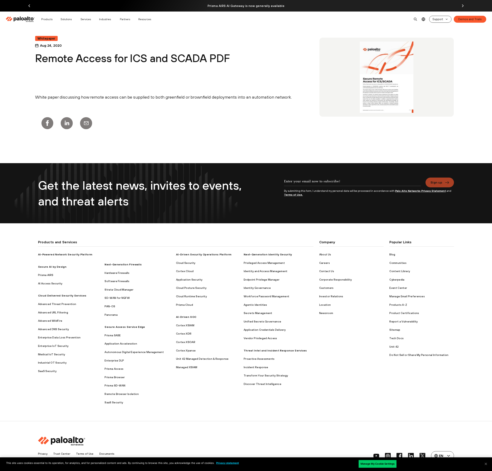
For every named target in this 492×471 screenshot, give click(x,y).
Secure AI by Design (52, 266)
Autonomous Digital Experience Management (134, 352)
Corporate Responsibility (335, 279)
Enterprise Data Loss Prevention (59, 337)
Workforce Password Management (266, 296)
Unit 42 (394, 346)
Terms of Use (85, 453)
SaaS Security (47, 371)
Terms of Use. (293, 194)
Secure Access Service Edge (125, 326)
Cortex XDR (183, 333)
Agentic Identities (255, 304)
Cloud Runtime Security (191, 296)
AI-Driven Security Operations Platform (203, 254)
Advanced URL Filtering (53, 312)
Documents (107, 453)
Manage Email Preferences (407, 296)
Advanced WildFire (50, 320)
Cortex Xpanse (186, 350)
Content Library (399, 271)
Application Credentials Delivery (265, 329)
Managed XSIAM (186, 367)
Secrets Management (258, 313)
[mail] (86, 123)
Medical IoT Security (51, 354)
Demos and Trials (470, 19)
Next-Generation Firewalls (123, 264)
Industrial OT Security (52, 362)
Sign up (436, 182)
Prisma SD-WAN (115, 385)
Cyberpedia (396, 279)
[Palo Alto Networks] (20, 19)
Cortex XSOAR (185, 342)
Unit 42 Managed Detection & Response (202, 358)
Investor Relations (331, 296)
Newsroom (326, 313)
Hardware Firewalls (117, 272)
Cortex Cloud (185, 271)
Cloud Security (185, 262)
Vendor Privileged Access (260, 338)
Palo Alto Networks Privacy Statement (420, 190)
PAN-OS (110, 306)
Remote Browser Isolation (122, 393)
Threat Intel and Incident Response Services (275, 350)
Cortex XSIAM (185, 325)
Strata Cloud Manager (119, 289)
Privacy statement (227, 462)
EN (423, 19)
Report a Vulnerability (403, 321)
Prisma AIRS (45, 275)
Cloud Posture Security (191, 287)
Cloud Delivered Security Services (62, 295)
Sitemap (394, 329)
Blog (392, 254)
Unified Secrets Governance (262, 321)
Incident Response (256, 367)
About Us (325, 254)
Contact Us (326, 271)
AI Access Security (50, 283)
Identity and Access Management (266, 271)
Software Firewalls (117, 281)
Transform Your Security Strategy (266, 375)
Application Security (189, 279)
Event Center (398, 287)
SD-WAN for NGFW (117, 297)
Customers (326, 287)
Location (325, 304)
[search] (415, 19)
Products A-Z (398, 304)
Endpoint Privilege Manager (261, 279)
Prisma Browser (115, 377)
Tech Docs (396, 338)
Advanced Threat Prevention (57, 304)
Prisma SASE (113, 335)
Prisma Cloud (184, 304)
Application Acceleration (121, 343)
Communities (397, 262)
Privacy (42, 453)
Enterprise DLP (114, 360)
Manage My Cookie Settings (378, 463)
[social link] (376, 456)
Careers (324, 262)
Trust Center (61, 453)
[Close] (486, 464)
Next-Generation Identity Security (268, 254)
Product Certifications (404, 313)
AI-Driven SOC (186, 316)
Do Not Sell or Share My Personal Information (418, 354)
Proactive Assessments (259, 358)
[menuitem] (22, 19)
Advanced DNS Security (53, 329)
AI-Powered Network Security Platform (65, 254)
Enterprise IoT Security (53, 345)
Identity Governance (257, 287)
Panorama (111, 314)
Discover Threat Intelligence (262, 383)
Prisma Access (114, 368)
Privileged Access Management (264, 262)
